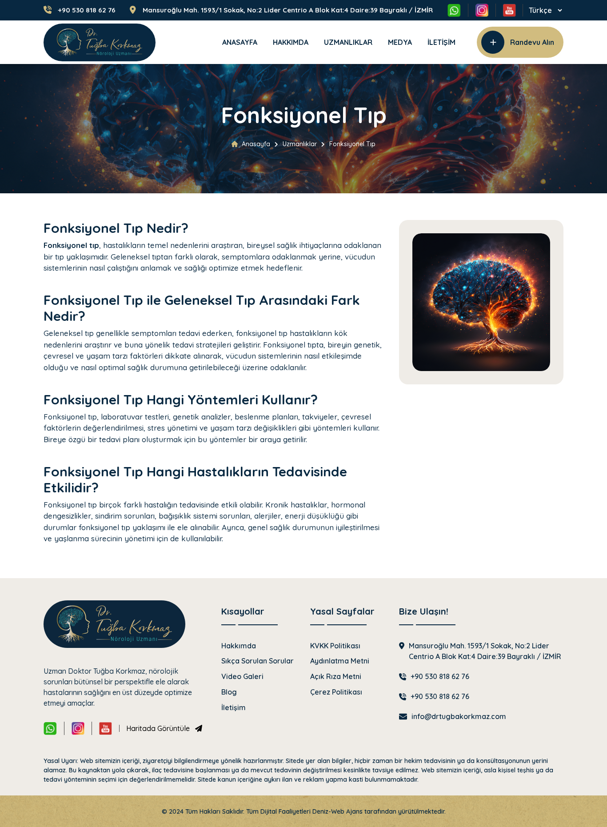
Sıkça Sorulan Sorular (257, 660)
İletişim (441, 42)
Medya (400, 42)
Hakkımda (290, 42)
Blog (229, 691)
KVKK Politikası (335, 645)
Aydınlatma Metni (339, 660)
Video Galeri (242, 676)
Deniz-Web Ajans (337, 811)
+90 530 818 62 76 (87, 10)
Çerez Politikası (336, 691)
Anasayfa (239, 42)
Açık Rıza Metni (335, 676)
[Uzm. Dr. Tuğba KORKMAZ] (100, 42)
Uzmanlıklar (348, 42)
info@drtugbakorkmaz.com (458, 716)
